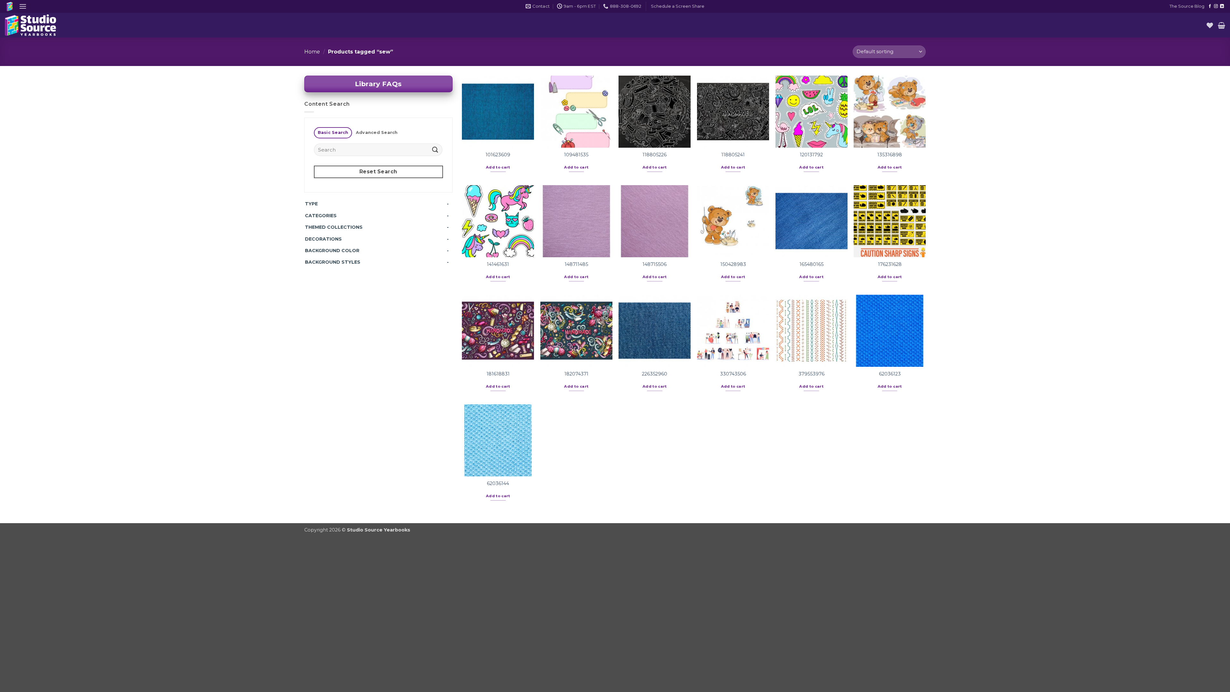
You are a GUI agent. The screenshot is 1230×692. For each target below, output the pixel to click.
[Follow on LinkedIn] (1222, 6)
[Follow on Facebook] (1210, 6)
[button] (23, 6)
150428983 (733, 264)
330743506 (733, 374)
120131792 (811, 155)
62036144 (498, 483)
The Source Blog (1186, 6)
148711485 (576, 264)
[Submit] (435, 150)
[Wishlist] (1210, 25)
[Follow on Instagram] (1216, 6)
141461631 (498, 264)
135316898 (889, 155)
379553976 (811, 374)
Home (312, 52)
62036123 (890, 374)
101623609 (498, 155)
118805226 (655, 155)
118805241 (733, 155)
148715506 (655, 264)
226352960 (654, 374)
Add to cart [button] (498, 167)
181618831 (498, 374)
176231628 (890, 264)
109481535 (576, 155)
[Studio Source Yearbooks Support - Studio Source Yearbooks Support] (37, 25)
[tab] (333, 132)
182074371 (576, 374)
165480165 (812, 264)
